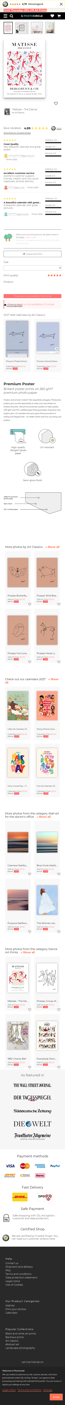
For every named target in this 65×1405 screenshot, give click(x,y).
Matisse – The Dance (18, 1001)
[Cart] (59, 16)
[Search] (11, 16)
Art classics (11, 1340)
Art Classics (19, 112)
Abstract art (12, 1344)
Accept (56, 1397)
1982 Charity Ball (17, 1058)
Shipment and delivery (19, 1266)
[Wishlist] (52, 16)
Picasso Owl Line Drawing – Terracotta (18, 653)
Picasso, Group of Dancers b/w (47, 1001)
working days (15, 305)
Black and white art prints (20, 1333)
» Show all (52, 547)
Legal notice (12, 1281)
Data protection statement (21, 1277)
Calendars (11, 1312)
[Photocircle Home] (32, 16)
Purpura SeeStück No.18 (18, 923)
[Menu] (5, 16)
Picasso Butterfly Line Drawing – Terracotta (18, 595)
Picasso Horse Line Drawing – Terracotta (47, 653)
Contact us (11, 1263)
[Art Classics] (7, 111)
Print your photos (15, 1309)
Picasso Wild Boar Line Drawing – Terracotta (47, 595)
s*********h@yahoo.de (19, 214)
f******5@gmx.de (16, 187)
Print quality (11, 275)
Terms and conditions (18, 1274)
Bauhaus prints (14, 1337)
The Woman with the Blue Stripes (47, 923)
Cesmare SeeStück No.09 (18, 865)
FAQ (7, 1270)
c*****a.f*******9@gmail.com (21, 156)
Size (6, 262)
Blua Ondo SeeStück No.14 (47, 865)
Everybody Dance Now (47, 1058)
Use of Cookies (14, 1284)
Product (8, 281)
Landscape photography (20, 1348)
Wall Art (10, 1305)
